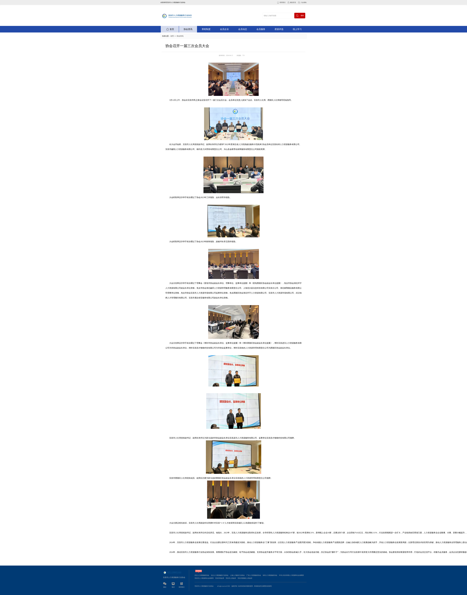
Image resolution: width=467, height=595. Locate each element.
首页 (172, 29)
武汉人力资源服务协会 (202, 575)
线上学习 (297, 29)
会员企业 (224, 29)
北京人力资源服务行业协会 (219, 575)
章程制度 (206, 29)
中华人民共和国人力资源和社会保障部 (291, 575)
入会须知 (303, 2)
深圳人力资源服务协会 (270, 575)
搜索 (302, 15)
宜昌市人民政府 (231, 578)
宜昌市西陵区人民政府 (245, 578)
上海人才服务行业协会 (237, 575)
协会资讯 (188, 29)
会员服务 (260, 29)
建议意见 (293, 2)
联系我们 (283, 2)
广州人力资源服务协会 (253, 575)
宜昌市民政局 (219, 578)
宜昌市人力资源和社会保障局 (204, 578)
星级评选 (279, 29)
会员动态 (242, 29)
